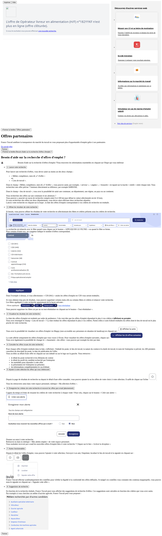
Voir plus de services (124, 123)
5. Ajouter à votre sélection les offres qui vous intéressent (28, 369)
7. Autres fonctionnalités (16, 449)
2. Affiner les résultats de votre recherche (22, 207)
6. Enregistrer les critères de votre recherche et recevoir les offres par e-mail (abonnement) (40, 388)
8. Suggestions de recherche (17, 487)
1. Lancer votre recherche (16, 167)
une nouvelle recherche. (47, 31)
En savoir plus (6, 147)
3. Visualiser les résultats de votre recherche (23, 314)
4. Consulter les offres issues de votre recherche (25, 345)
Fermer (4, 149)
